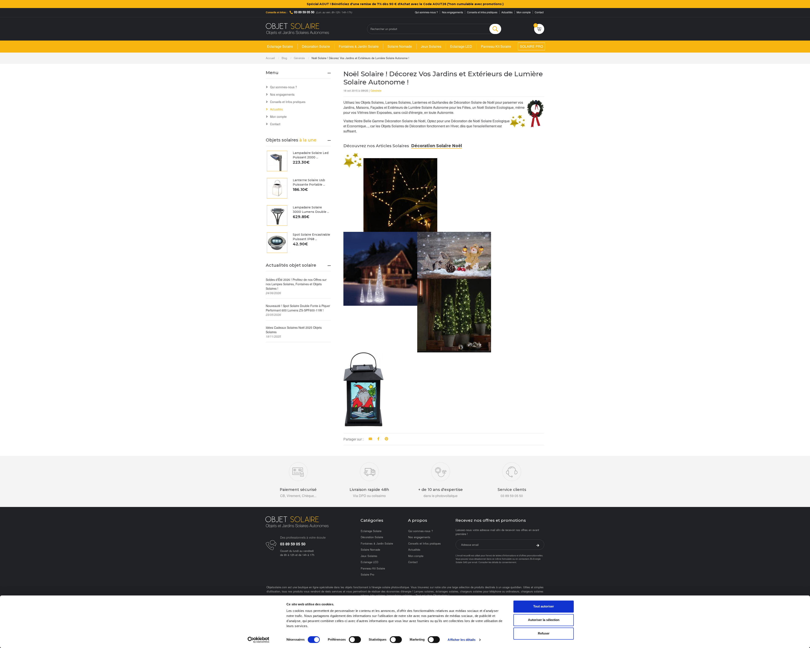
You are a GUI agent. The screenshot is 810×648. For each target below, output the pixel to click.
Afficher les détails (461, 639)
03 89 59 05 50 (304, 12)
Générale (375, 90)
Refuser (543, 633)
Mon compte (524, 12)
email (474, 562)
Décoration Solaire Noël (436, 145)
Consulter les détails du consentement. (497, 562)
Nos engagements (452, 12)
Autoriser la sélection (543, 620)
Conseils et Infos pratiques (482, 12)
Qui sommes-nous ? (426, 12)
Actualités (507, 12)
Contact (539, 12)
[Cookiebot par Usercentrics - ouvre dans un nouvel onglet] (258, 640)
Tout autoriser (543, 606)
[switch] (355, 639)
